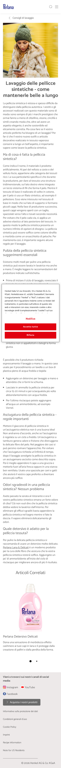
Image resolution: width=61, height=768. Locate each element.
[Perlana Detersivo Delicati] (30, 617)
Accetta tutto (30, 327)
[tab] (30, 661)
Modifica (30, 318)
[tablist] (30, 661)
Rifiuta (30, 335)
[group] (30, 622)
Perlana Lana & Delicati (16, 547)
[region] (30, 313)
